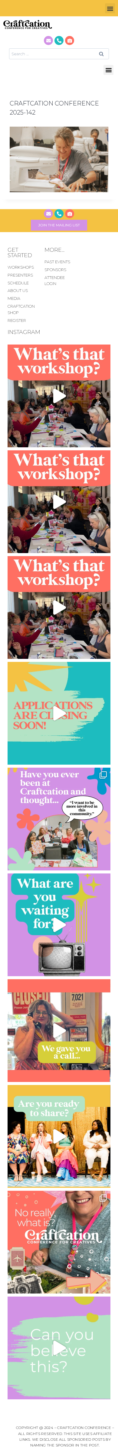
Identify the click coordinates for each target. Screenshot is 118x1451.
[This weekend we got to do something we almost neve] (59, 1348)
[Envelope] (48, 40)
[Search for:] (59, 54)
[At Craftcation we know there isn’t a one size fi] (59, 924)
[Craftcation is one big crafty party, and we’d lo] (59, 713)
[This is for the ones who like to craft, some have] (59, 1030)
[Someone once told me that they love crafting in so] (59, 1242)
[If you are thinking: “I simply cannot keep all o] (59, 1136)
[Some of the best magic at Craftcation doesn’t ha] (59, 819)
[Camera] (69, 40)
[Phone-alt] (59, 40)
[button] (110, 8)
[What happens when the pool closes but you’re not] (59, 396)
